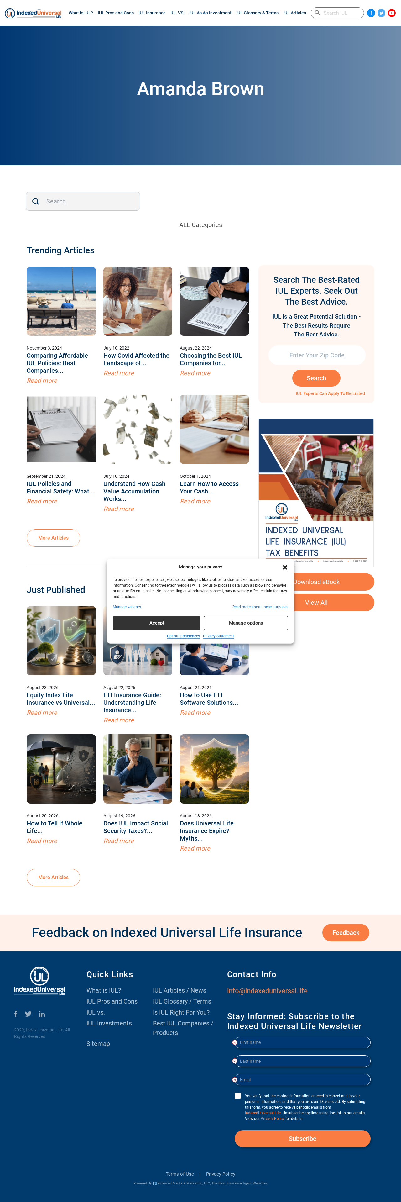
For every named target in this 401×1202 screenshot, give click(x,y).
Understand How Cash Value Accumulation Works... (134, 491)
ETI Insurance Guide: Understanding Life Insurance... (132, 702)
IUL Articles (294, 12)
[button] (285, 567)
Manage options (246, 623)
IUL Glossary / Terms (182, 1001)
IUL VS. (177, 12)
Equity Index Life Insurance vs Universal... (61, 698)
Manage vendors (127, 606)
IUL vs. (95, 1012)
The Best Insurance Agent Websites (239, 1183)
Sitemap (98, 1043)
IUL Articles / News (179, 990)
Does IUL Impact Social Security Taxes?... (135, 827)
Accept (156, 623)
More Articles (53, 538)
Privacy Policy (220, 1174)
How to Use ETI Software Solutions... (209, 698)
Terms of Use (180, 1174)
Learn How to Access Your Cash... (209, 487)
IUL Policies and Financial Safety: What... (61, 487)
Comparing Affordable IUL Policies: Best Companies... (57, 363)
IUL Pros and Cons (116, 12)
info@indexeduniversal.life (267, 991)
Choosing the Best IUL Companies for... (211, 359)
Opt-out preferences (183, 636)
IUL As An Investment (210, 12)
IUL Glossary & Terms (257, 12)
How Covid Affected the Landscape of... (136, 359)
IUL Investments (109, 1023)
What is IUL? (81, 12)
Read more (42, 380)
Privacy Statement (218, 636)
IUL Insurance (152, 12)
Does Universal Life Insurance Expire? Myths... (207, 831)
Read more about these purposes (260, 606)
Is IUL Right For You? (181, 1012)
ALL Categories (200, 225)
